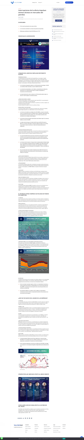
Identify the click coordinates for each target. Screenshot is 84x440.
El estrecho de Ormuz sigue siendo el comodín (58, 38)
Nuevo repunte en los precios (57, 40)
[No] (82, 438)
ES (57, 2)
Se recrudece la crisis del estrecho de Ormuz (58, 34)
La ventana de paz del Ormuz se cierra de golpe (58, 32)
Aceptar (64, 438)
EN (58, 2)
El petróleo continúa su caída (57, 36)
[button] (40, 2)
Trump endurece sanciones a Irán (57, 29)
